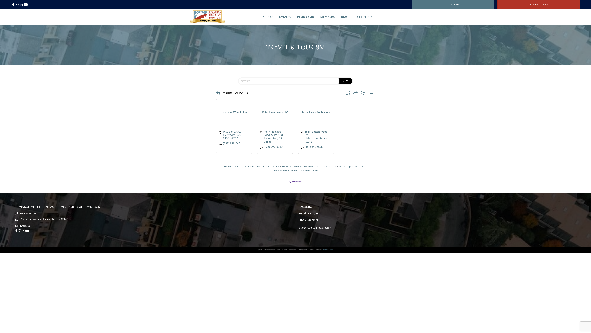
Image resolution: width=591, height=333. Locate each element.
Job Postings (345, 166)
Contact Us (359, 166)
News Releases (253, 166)
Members (327, 17)
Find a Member (308, 220)
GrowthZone (327, 250)
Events (285, 17)
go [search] (347, 81)
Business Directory (233, 166)
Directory (364, 17)
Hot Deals (287, 166)
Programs (305, 17)
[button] (218, 93)
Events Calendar (271, 166)
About (267, 17)
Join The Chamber (309, 170)
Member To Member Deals (307, 166)
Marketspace (329, 166)
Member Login (308, 213)
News (345, 17)
